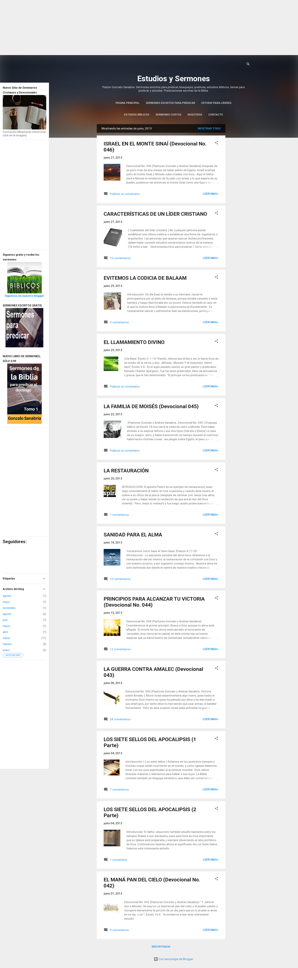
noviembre (9, 608)
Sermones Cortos (168, 114)
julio (5, 620)
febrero (7, 644)
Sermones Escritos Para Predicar (170, 102)
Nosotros (195, 114)
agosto (7, 596)
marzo (6, 626)
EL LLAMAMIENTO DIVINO (134, 342)
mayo (6, 602)
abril (5, 632)
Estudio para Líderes (216, 102)
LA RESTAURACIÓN (126, 471)
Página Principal (128, 102)
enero (6, 650)
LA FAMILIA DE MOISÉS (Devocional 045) (151, 406)
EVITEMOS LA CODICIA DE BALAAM (145, 278)
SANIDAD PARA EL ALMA (133, 535)
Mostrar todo (209, 128)
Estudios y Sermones (173, 78)
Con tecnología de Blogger (175, 959)
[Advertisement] (149, 27)
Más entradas (161, 946)
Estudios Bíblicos (136, 114)
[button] (216, 143)
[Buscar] (248, 64)
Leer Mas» (210, 193)
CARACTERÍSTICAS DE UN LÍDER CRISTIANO (155, 214)
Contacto (215, 114)
